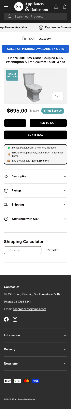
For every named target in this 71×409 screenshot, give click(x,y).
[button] (64, 6)
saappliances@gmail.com (29, 309)
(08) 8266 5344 (40, 160)
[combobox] (35, 16)
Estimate (53, 250)
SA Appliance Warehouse (23, 399)
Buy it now (35, 134)
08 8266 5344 (22, 301)
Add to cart (48, 122)
